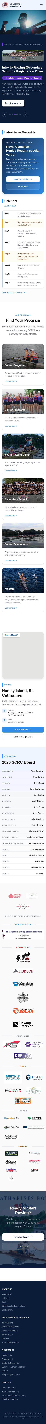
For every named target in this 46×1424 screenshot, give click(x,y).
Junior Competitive (10, 1333)
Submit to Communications (13, 1370)
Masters (5, 1341)
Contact (5, 1305)
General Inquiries (9, 1390)
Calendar (6, 1301)
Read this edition (21, 195)
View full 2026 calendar (12, 308)
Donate (5, 1374)
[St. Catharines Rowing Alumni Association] (23, 950)
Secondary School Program (13, 1398)
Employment (7, 1362)
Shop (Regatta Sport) (11, 1377)
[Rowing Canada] (14, 911)
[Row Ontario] (23, 922)
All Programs (7, 1326)
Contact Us (23, 1262)
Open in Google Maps (23, 752)
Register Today (21, 1252)
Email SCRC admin (16, 738)
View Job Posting (13, 118)
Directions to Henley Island (13, 1309)
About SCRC (7, 1297)
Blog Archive (7, 1313)
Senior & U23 (7, 1337)
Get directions (21, 745)
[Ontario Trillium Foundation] (32, 911)
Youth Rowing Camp (10, 1345)
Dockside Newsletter (11, 1366)
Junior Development (10, 1330)
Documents (7, 1358)
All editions (23, 202)
